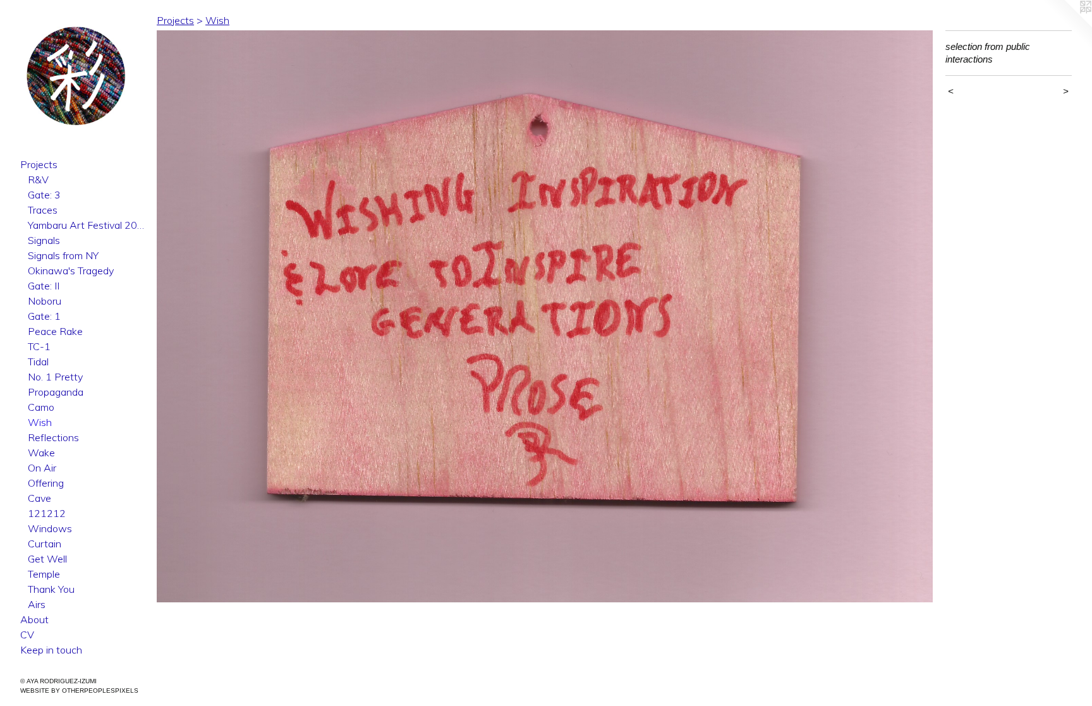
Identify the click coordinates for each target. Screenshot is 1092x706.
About (34, 619)
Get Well (47, 558)
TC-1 (39, 346)
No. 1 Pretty (55, 376)
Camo (41, 407)
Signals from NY (63, 255)
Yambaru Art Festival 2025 (87, 225)
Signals (44, 240)
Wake (41, 452)
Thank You (51, 589)
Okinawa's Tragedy (71, 270)
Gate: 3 (44, 194)
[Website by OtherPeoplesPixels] (1066, 25)
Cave (39, 498)
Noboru (44, 301)
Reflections (53, 437)
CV (27, 634)
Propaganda (55, 392)
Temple (44, 574)
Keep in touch (51, 649)
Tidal (38, 361)
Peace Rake (55, 331)
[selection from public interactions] (545, 316)
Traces (43, 210)
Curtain (44, 543)
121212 (47, 513)
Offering (46, 483)
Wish (40, 422)
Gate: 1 (44, 316)
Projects (39, 164)
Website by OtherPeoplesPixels (79, 690)
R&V (38, 179)
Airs (37, 604)
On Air (42, 467)
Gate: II (43, 285)
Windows (50, 528)
